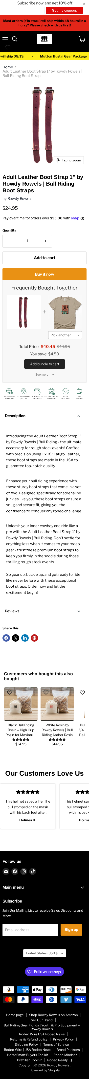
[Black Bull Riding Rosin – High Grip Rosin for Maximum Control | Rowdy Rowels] (21, 704)
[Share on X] (15, 638)
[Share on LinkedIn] (25, 638)
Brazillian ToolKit (29, 1060)
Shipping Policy (26, 1044)
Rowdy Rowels (19, 198)
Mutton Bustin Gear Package (59, 56)
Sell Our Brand (42, 1020)
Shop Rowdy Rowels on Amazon (53, 1015)
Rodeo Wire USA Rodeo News (42, 1034)
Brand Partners (68, 1050)
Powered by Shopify (44, 1070)
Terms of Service (56, 1044)
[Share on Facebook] (6, 638)
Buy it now (44, 274)
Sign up (71, 929)
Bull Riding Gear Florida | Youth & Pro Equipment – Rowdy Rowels (42, 1027)
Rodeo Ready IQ (59, 1060)
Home (7, 67)
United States (42, 953)
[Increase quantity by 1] (45, 241)
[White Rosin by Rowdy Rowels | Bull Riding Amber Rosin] (57, 704)
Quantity (9, 230)
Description (15, 416)
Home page (15, 1015)
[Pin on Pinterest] (34, 638)
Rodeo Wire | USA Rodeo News (27, 1050)
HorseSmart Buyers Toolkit (27, 1055)
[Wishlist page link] (7, 47)
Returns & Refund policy (28, 1039)
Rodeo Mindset (65, 1055)
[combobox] (65, 335)
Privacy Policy (63, 1039)
